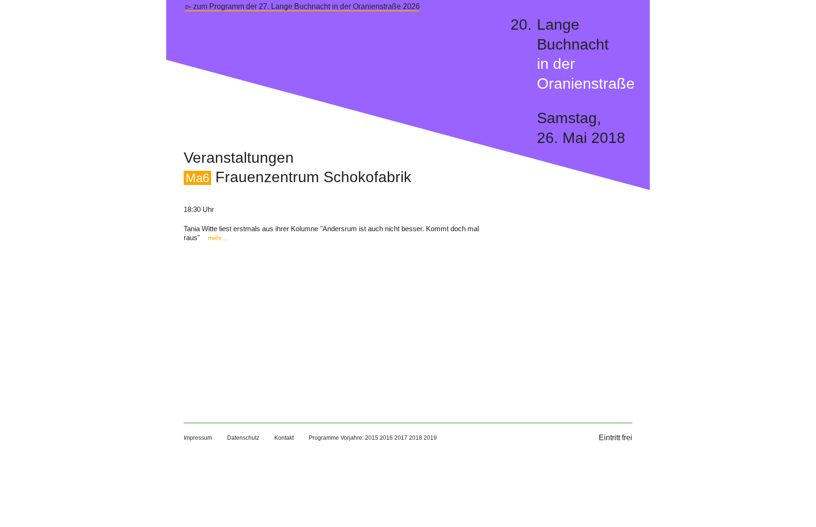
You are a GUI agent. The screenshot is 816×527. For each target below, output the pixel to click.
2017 (401, 438)
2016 (386, 438)
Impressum (198, 438)
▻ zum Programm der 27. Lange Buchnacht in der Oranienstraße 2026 (303, 6)
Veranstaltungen (239, 157)
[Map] (332, 323)
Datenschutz (243, 438)
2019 (430, 438)
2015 (371, 438)
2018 (415, 438)
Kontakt (284, 438)
